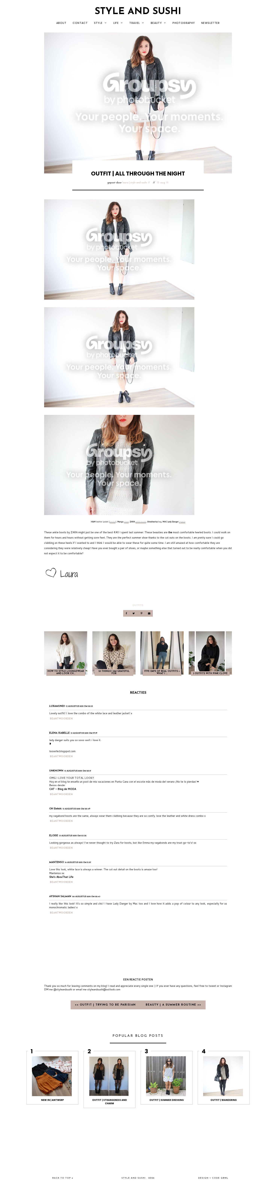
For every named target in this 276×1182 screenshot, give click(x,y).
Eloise (53, 835)
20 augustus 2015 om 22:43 (86, 897)
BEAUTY (156, 23)
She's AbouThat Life (61, 877)
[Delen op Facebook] (126, 613)
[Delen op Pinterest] (141, 613)
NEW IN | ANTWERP (52, 1100)
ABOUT (61, 23)
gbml (224, 1178)
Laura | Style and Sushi (134, 182)
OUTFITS (138, 605)
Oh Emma (55, 809)
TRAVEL (134, 23)
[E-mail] (149, 613)
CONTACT (80, 23)
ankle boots (141, 521)
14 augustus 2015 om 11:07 (78, 862)
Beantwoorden (61, 719)
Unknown (56, 771)
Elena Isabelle (59, 733)
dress (126, 521)
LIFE (116, 23)
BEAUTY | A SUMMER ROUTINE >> (173, 1005)
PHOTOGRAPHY (184, 23)
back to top (62, 1178)
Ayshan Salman (60, 896)
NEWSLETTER (210, 23)
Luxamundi (57, 706)
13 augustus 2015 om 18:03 (79, 706)
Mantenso (56, 862)
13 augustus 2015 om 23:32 (72, 836)
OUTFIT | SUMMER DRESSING (166, 1100)
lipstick (182, 521)
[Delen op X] (134, 613)
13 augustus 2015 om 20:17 (77, 771)
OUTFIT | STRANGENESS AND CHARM (109, 1101)
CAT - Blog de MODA (62, 789)
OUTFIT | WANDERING (223, 1100)
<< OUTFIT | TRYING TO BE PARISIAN (106, 1005)
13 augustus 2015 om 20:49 (76, 809)
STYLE (98, 23)
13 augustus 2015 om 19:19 (84, 733)
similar (112, 521)
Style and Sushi (138, 12)
